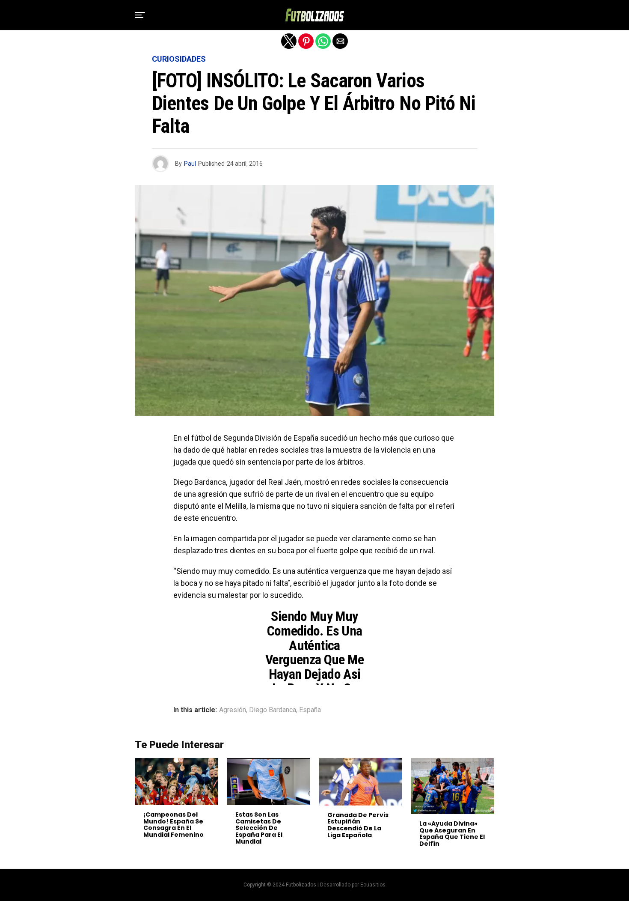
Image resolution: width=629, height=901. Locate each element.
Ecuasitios (373, 885)
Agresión (232, 710)
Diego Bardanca (272, 710)
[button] (140, 15)
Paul (190, 163)
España (310, 710)
